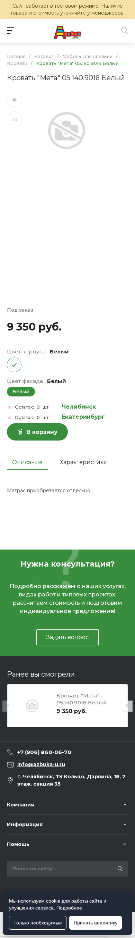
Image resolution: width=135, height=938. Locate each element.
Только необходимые (38, 923)
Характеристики (84, 462)
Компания (20, 805)
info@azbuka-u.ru (41, 764)
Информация (25, 824)
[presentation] (8, 706)
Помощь (18, 844)
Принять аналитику (95, 923)
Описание (27, 462)
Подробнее (69, 908)
